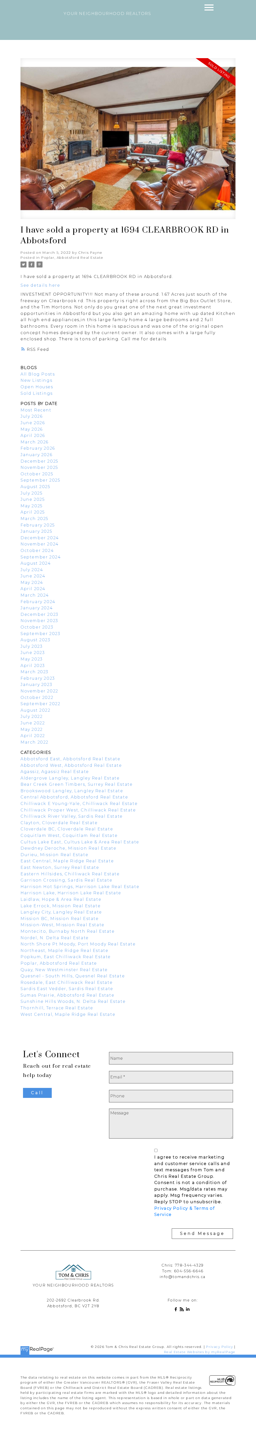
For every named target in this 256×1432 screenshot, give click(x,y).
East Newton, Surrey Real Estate (59, 867)
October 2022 (36, 697)
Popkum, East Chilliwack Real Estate (65, 956)
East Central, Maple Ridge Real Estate (67, 861)
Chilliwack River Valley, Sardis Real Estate (71, 816)
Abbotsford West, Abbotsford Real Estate (71, 765)
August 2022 (35, 710)
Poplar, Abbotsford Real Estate (72, 258)
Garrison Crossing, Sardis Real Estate (66, 880)
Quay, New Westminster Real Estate (64, 969)
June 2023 (32, 652)
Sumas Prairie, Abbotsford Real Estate (67, 995)
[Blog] (183, 1310)
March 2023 (34, 671)
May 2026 (31, 429)
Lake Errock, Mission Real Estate (60, 906)
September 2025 (40, 480)
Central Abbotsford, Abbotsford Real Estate (74, 797)
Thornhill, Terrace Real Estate (56, 1008)
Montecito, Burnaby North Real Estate (67, 931)
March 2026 (34, 442)
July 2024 (31, 569)
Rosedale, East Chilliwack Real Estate (66, 982)
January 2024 (36, 608)
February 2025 (37, 525)
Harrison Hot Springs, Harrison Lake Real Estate (79, 886)
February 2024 (38, 601)
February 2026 (37, 448)
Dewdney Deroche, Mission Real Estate (68, 848)
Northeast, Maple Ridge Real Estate (64, 950)
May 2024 (31, 582)
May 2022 (31, 729)
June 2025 (32, 499)
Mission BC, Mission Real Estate (59, 918)
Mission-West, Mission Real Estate (62, 924)
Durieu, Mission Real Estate (54, 854)
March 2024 (34, 595)
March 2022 (34, 742)
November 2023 (39, 620)
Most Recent (36, 410)
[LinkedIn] (189, 1310)
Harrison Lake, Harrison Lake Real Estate (70, 893)
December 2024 (39, 537)
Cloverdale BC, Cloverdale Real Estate (66, 829)
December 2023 (39, 614)
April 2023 (32, 665)
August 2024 (35, 563)
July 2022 (31, 716)
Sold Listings (36, 393)
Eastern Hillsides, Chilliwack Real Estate (70, 874)
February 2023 (37, 678)
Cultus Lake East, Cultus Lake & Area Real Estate (79, 842)
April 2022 (32, 735)
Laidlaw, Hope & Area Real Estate (60, 899)
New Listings (36, 380)
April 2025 (32, 512)
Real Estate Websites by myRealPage (200, 1352)
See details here (40, 285)
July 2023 (31, 646)
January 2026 (36, 454)
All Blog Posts (37, 374)
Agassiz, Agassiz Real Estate (54, 771)
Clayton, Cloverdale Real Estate (59, 822)
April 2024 (33, 588)
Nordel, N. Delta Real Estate (54, 937)
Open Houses (36, 387)
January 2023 (36, 684)
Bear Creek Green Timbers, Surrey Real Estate (76, 784)
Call (37, 1092)
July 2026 (31, 416)
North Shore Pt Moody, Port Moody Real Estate (78, 944)
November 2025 (39, 467)
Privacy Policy (219, 1347)
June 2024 (32, 576)
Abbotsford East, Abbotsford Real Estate (70, 759)
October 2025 (36, 474)
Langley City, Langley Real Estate (61, 912)
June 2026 (32, 422)
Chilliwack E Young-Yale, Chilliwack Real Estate (79, 803)
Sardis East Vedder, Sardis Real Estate (66, 988)
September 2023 (40, 633)
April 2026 (32, 435)
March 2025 (34, 518)
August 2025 (35, 486)
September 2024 (40, 557)
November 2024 (39, 544)
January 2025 (36, 531)
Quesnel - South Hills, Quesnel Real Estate (72, 976)
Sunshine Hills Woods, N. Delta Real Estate (73, 1001)
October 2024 (37, 550)
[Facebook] (177, 1310)
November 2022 (39, 691)
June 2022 (32, 723)
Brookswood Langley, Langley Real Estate (71, 790)
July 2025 (31, 493)
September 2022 (40, 703)
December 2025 (39, 461)
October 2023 (36, 627)
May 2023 (31, 659)
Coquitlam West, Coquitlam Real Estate (69, 835)
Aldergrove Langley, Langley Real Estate (70, 778)
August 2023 (35, 640)
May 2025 (31, 506)
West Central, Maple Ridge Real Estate (67, 1014)
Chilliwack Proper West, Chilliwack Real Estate (78, 810)
